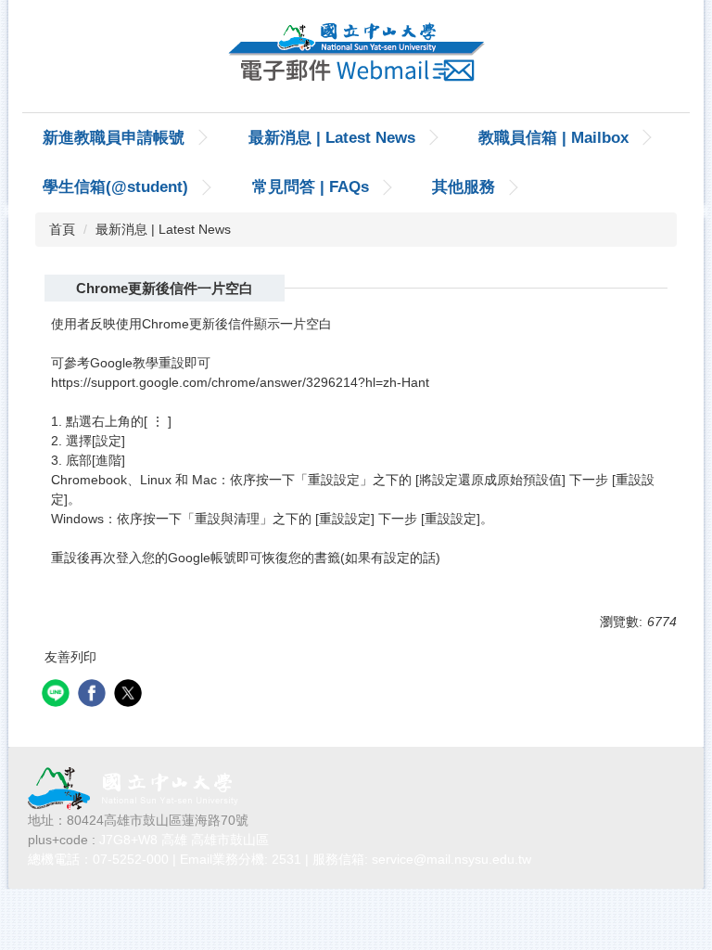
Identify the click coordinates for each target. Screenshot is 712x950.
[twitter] (130, 695)
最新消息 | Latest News (331, 138)
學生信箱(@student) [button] (115, 187)
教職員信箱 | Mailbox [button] (553, 138)
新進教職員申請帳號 (113, 138)
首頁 (62, 229)
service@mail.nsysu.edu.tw (451, 859)
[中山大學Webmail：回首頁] (356, 56)
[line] (58, 695)
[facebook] (94, 695)
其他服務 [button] (463, 187)
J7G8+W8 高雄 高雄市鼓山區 (184, 839)
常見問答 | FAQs (310, 187)
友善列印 (70, 656)
